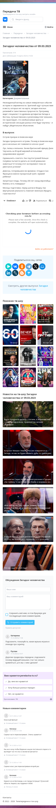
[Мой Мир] (42, 266)
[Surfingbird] (29, 273)
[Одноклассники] (22, 266)
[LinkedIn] (8, 273)
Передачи (18, 33)
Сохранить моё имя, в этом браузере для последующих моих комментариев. (27, 614)
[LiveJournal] (15, 273)
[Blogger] (22, 273)
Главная (6, 33)
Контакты (7, 797)
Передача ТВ (11, 11)
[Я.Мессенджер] (8, 266)
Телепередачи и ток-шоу (27, 801)
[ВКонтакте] (15, 266)
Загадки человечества (36, 33)
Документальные (21, 98)
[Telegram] (29, 266)
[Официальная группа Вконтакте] (5, 19)
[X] (35, 266)
